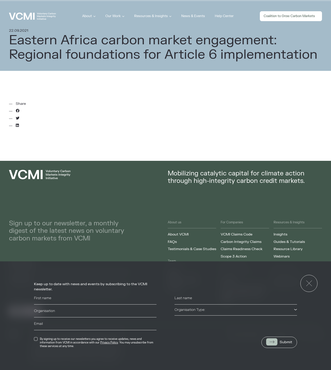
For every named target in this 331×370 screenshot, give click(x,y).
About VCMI (178, 234)
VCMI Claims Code (236, 234)
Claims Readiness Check (242, 249)
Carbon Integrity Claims (241, 242)
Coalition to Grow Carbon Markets (289, 16)
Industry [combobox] (181, 322)
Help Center (224, 16)
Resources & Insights (151, 16)
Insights (280, 234)
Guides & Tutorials (289, 242)
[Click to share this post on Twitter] (17, 118)
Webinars (282, 256)
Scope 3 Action (234, 256)
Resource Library (288, 249)
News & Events (193, 16)
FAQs (172, 242)
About (87, 16)
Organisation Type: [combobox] (190, 309)
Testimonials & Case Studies (192, 249)
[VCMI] (32, 16)
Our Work (113, 16)
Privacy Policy (109, 342)
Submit (286, 342)
